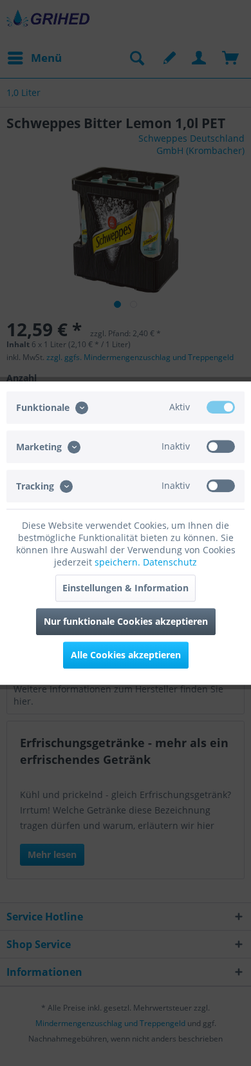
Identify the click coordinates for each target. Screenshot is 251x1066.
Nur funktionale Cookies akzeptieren (126, 621)
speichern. (119, 562)
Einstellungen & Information (125, 588)
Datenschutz (170, 562)
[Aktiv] (221, 407)
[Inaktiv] (221, 446)
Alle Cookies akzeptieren (126, 655)
